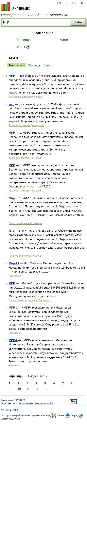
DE (66, 3)
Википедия (15, 276)
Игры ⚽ (23, 47)
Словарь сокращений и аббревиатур (30, 300)
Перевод (34, 65)
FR (81, 3)
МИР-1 (13, 307)
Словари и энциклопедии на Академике (34, 15)
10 (19, 388)
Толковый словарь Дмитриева (26, 125)
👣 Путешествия (9, 410)
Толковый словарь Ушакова (25, 158)
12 (37, 388)
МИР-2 (13, 340)
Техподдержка (26, 403)
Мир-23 (14, 263)
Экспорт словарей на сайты (15, 415)
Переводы (23, 40)
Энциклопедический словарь (25, 223)
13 (46, 388)
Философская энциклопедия (25, 96)
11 (28, 388)
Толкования (43, 33)
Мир (12, 198)
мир (11, 104)
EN (59, 3)
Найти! (78, 22)
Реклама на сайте (44, 403)
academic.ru (15, 6)
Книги (63, 40)
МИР (12, 75)
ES (74, 3)
